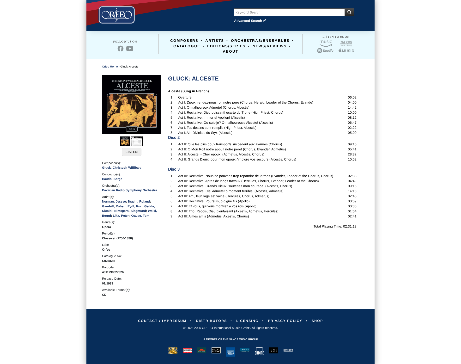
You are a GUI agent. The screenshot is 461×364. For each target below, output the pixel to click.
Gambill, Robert (114, 206)
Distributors (211, 321)
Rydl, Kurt (134, 206)
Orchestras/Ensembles (260, 40)
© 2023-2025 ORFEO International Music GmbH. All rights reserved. (230, 328)
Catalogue (186, 46)
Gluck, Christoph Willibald (121, 167)
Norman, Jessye (114, 201)
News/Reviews (270, 46)
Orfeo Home (110, 66)
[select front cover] (125, 141)
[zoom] (131, 104)
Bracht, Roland (139, 201)
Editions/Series (226, 46)
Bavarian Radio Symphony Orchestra (129, 190)
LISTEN (132, 152)
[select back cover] (137, 141)
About (230, 51)
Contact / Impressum (162, 321)
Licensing (247, 321)
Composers (184, 40)
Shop (317, 321)
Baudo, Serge (112, 179)
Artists (214, 40)
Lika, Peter (121, 215)
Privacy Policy (285, 321)
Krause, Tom (140, 215)
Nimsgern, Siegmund (130, 211)
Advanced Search (248, 21)
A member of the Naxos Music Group (230, 339)
